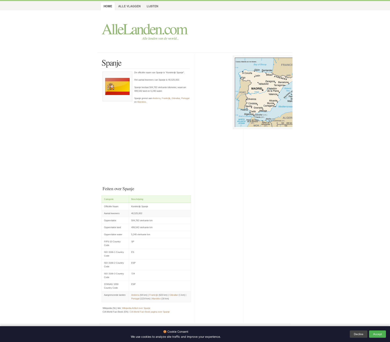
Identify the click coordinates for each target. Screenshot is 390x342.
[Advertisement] (146, 144)
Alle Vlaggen (129, 6)
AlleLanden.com (144, 28)
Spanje (111, 62)
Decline (358, 334)
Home (108, 6)
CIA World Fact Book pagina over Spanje (150, 312)
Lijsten (152, 6)
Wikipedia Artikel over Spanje (136, 308)
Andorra (156, 98)
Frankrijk (166, 98)
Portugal (185, 98)
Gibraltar (176, 98)
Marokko (141, 102)
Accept (377, 334)
